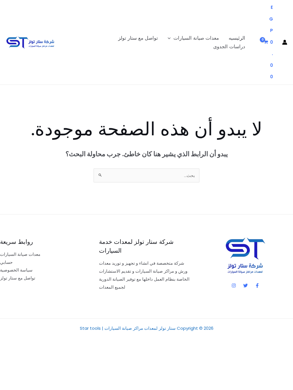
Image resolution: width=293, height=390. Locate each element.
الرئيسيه (237, 38)
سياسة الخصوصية (16, 270)
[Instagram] (234, 285)
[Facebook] (257, 285)
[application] (170, 38)
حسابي (6, 262)
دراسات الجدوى (229, 46)
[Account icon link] (284, 42)
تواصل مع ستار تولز (138, 38)
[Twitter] (245, 285)
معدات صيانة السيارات (196, 38)
